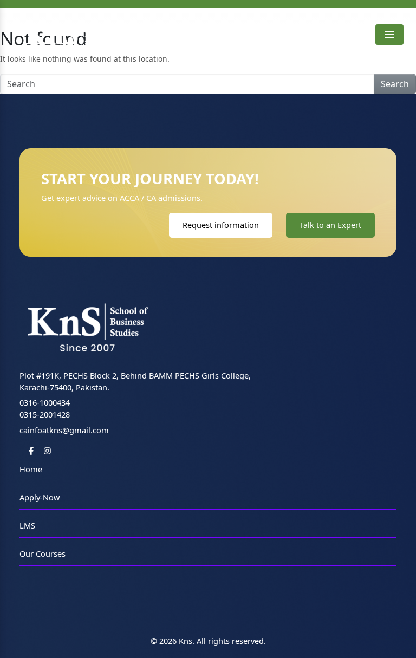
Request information (221, 224)
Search (395, 84)
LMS (27, 525)
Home (31, 469)
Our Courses (43, 553)
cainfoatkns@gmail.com (64, 430)
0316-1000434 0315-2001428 (45, 408)
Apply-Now (40, 497)
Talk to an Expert (330, 224)
